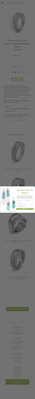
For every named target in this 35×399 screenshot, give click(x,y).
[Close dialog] (34, 187)
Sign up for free (25, 208)
